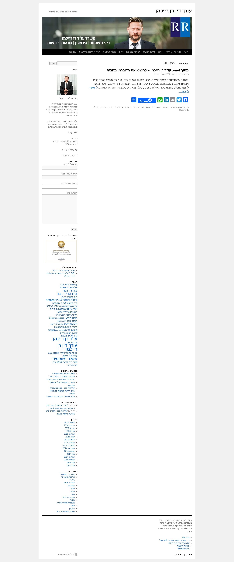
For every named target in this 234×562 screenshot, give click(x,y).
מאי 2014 (71, 454)
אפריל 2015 (70, 428)
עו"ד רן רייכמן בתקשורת (89, 52)
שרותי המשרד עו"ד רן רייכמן (64, 270)
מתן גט (74, 333)
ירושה (52, 324)
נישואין (72, 508)
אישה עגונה (64, 285)
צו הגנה (51, 353)
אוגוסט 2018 (69, 422)
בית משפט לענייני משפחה (64, 303)
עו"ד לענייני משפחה (68, 336)
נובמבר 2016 (69, 425)
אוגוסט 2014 (69, 451)
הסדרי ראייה (60, 315)
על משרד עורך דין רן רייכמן (178, 543)
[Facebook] (232, 81)
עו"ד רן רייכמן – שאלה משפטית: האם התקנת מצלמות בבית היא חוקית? (62, 391)
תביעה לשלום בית (60, 362)
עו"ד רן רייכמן (65, 338)
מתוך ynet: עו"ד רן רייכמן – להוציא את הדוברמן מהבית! (147, 70)
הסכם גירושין (71, 318)
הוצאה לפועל (72, 312)
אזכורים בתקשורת (168, 107)
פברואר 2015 (69, 434)
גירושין (157, 107)
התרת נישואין (61, 321)
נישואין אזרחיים (65, 333)
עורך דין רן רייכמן (174, 10)
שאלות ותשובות (133, 52)
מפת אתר (185, 537)
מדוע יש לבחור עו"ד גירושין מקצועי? (60, 397)
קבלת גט (74, 356)
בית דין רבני (135, 107)
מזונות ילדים (71, 330)
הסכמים (71, 485)
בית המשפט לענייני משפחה (61, 299)
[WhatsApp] (232, 86)
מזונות (68, 327)
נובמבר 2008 (69, 460)
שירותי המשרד (149, 52)
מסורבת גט (60, 330)
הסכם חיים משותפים (56, 318)
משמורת (52, 330)
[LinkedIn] (232, 84)
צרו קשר (72, 52)
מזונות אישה (59, 327)
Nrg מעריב (73, 285)
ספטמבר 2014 (69, 448)
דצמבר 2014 (69, 440)
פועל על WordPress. (65, 554)
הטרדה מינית (69, 483)
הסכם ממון (72, 321)
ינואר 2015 (70, 437)
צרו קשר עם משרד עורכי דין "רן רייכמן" (174, 540)
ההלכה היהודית (57, 309)
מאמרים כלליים (69, 497)
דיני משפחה (51, 306)
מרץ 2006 (71, 465)
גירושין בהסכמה (71, 306)
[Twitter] (232, 82)
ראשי (186, 52)
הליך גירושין (62, 312)
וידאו (121, 52)
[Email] (232, 83)
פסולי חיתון (60, 353)
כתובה (74, 327)
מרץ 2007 (71, 463)
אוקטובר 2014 (69, 445)
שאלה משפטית (109, 52)
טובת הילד (59, 324)
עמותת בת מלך (71, 353)
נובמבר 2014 (69, 442)
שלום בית (73, 362)
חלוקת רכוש (70, 323)
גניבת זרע (61, 306)
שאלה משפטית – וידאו (66, 511)
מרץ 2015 (71, 431)
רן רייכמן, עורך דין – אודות (169, 52)
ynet (143, 107)
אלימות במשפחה (68, 287)
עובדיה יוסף (72, 342)
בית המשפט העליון (69, 297)
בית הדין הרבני (67, 294)
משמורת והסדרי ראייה (66, 503)
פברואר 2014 (69, 457)
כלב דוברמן (115, 107)
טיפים (72, 491)
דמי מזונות (71, 308)
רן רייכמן (157, 74)
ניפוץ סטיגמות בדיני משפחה (63, 374)
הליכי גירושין (125, 107)
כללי (73, 494)
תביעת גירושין (72, 365)
